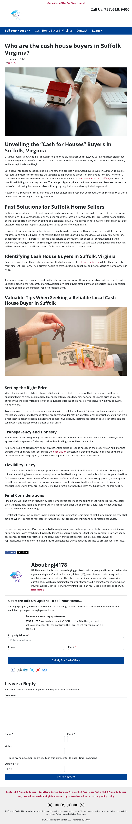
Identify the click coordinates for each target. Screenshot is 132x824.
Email (72, 647)
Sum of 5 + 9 (12, 764)
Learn (96, 30)
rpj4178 (12, 63)
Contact (81, 30)
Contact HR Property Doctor (21, 791)
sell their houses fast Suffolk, (94, 178)
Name (9, 734)
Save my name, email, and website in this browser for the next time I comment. (53, 758)
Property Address (18, 635)
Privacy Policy (99, 796)
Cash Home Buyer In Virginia (53, 30)
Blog (112, 796)
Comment (11, 695)
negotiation (60, 452)
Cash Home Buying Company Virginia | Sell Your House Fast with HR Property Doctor (82, 791)
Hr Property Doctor (88, 262)
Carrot (87, 819)
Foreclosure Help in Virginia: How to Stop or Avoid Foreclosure (57, 796)
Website (9, 746)
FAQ (20, 796)
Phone (11, 647)
